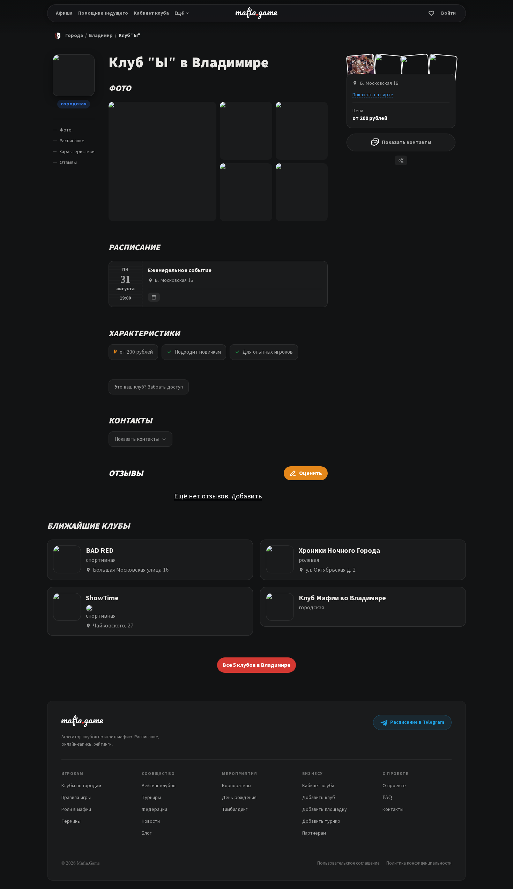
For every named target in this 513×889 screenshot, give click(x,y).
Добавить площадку (324, 809)
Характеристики (77, 151)
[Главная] (57, 35)
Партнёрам (314, 833)
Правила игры (76, 797)
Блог (146, 833)
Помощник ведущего (103, 13)
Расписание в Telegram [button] (417, 722)
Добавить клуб (318, 797)
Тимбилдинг (234, 809)
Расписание (72, 140)
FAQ (387, 797)
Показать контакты (406, 142)
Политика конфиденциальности (419, 863)
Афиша (64, 13)
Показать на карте (372, 94)
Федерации (154, 809)
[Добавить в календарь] (154, 297)
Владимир (101, 35)
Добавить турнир (321, 821)
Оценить (310, 473)
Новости (151, 821)
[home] (256, 13)
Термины (71, 821)
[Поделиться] (401, 160)
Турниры (151, 797)
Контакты (392, 809)
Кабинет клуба (151, 13)
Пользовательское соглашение (348, 863)
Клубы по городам (81, 785)
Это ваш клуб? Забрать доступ (148, 387)
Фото (66, 130)
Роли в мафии (76, 809)
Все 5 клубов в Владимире (256, 665)
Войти (448, 13)
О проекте (394, 785)
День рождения (239, 797)
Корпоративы (236, 785)
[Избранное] (431, 13)
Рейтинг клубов (159, 785)
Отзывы (68, 162)
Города (74, 35)
